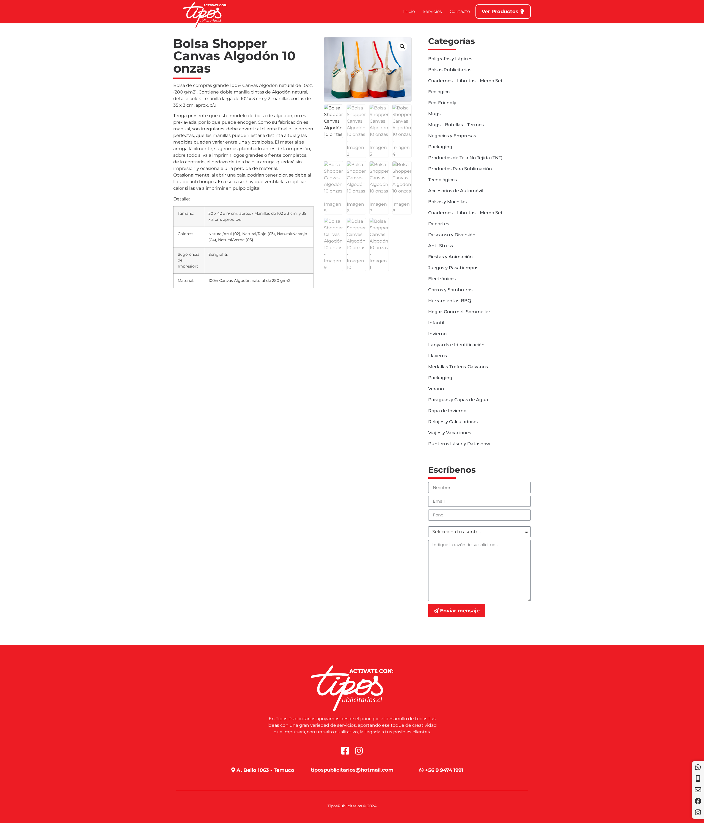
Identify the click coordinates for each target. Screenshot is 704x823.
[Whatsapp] (698, 767)
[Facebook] (698, 801)
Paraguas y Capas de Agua (458, 399)
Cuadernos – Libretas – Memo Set (465, 80)
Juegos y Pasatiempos (453, 267)
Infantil (436, 322)
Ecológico (439, 91)
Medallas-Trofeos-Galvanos (458, 366)
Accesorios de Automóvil (455, 190)
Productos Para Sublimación (460, 168)
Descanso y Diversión (451, 234)
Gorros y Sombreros (450, 289)
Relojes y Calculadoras (453, 421)
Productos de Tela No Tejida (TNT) (465, 157)
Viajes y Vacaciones (449, 432)
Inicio (409, 11)
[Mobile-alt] (698, 778)
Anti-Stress (440, 245)
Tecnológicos (442, 179)
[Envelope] (698, 789)
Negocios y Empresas (452, 135)
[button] (402, 46)
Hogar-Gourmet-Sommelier (459, 311)
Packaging (440, 146)
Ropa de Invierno (447, 410)
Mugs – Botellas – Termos (456, 124)
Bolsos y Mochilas (447, 201)
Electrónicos (442, 278)
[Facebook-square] (345, 750)
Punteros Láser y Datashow (459, 443)
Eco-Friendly (442, 102)
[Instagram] (698, 812)
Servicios (432, 11)
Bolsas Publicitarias (449, 69)
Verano (436, 388)
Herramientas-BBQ (449, 300)
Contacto (460, 11)
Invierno (437, 333)
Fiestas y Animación (450, 256)
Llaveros (437, 355)
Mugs (434, 113)
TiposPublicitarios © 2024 (352, 805)
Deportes (438, 223)
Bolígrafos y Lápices (450, 58)
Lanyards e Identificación (456, 344)
